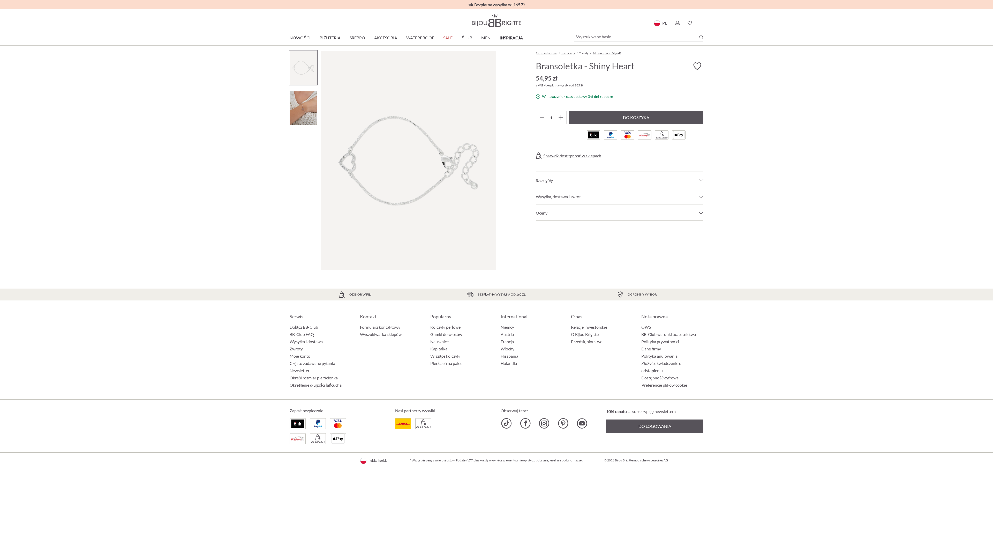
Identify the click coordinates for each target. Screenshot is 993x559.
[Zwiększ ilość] (561, 117)
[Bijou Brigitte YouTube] (582, 423)
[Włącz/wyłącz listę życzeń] (697, 66)
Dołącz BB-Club (304, 327)
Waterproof (420, 37)
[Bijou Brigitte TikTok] (506, 423)
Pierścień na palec (446, 363)
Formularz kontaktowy (380, 327)
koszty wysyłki (489, 460)
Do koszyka (636, 117)
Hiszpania (509, 356)
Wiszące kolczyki (445, 356)
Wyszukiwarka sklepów (381, 334)
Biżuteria (330, 37)
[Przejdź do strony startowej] (496, 20)
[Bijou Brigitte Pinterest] (563, 423)
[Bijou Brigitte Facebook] (525, 423)
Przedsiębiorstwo (587, 341)
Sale (448, 37)
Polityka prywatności (660, 341)
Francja (507, 341)
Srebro (357, 37)
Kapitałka (438, 348)
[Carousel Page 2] (303, 108)
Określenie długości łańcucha (316, 385)
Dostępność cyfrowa (660, 377)
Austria (507, 334)
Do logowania (654, 426)
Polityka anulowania (659, 356)
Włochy (507, 348)
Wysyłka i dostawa (306, 341)
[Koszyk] (702, 23)
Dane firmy (651, 348)
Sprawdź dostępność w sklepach (572, 155)
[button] (677, 23)
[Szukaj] (701, 37)
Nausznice (439, 341)
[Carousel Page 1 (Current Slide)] (303, 68)
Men (486, 37)
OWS (646, 327)
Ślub (467, 37)
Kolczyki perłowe (445, 327)
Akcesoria (385, 37)
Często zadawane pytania (312, 363)
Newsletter (300, 370)
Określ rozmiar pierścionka (314, 377)
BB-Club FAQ (302, 334)
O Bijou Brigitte (585, 334)
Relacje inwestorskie (589, 327)
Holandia (509, 363)
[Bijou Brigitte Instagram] (544, 423)
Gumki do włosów (446, 334)
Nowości (300, 37)
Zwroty (296, 348)
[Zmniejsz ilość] (542, 117)
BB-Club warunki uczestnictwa (668, 334)
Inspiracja (511, 37)
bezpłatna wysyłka (557, 85)
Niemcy (507, 327)
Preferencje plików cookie (664, 385)
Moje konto (300, 356)
